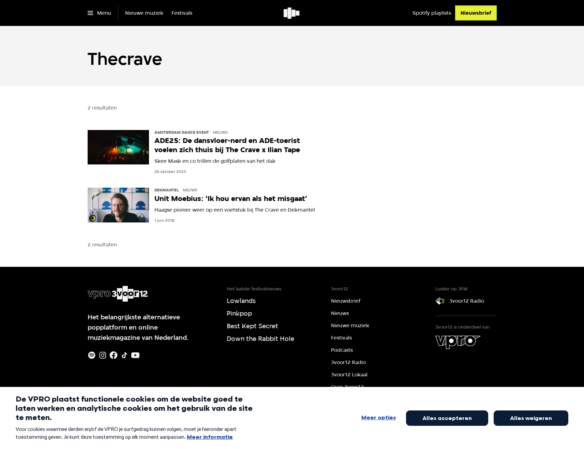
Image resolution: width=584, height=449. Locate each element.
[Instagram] (103, 355)
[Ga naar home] (292, 13)
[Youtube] (135, 355)
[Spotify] (92, 355)
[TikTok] (124, 355)
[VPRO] (457, 342)
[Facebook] (113, 355)
